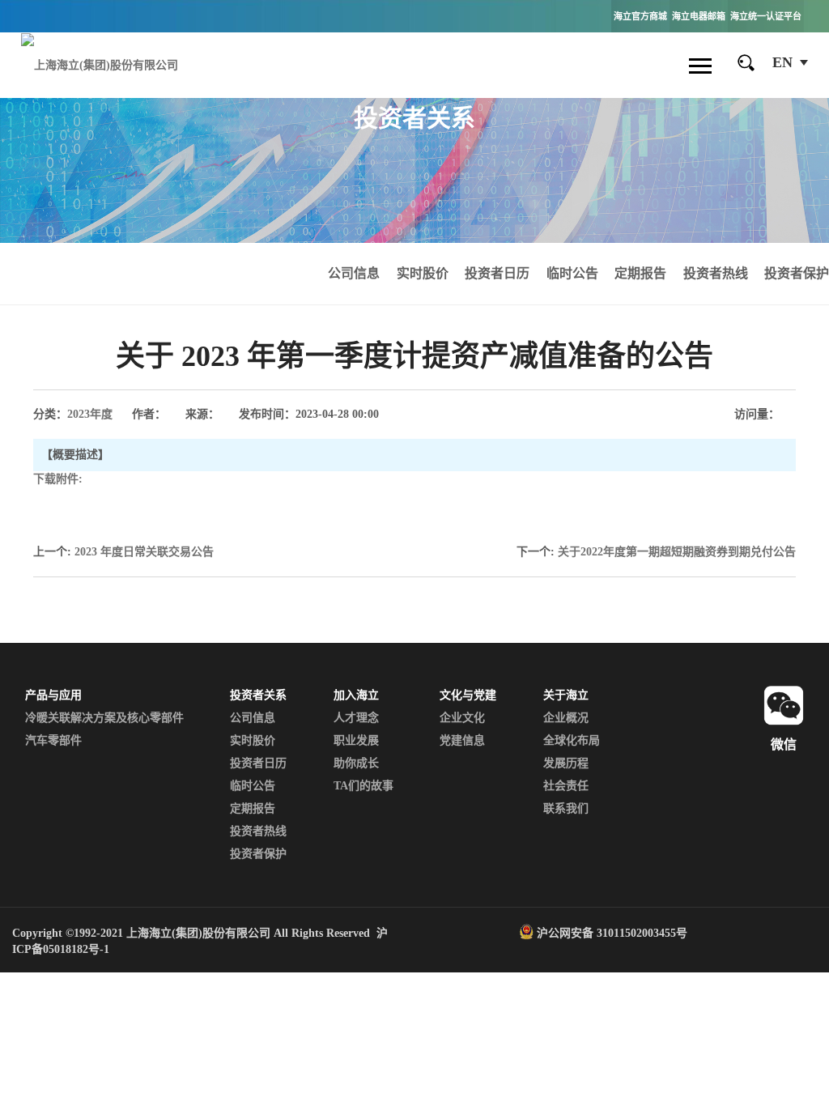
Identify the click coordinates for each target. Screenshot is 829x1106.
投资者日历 (497, 273)
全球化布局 (571, 740)
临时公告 (572, 273)
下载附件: (58, 479)
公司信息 (354, 273)
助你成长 (356, 763)
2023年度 (90, 414)
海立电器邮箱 (698, 16)
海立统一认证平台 (765, 16)
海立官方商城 (640, 16)
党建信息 (462, 740)
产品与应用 (53, 695)
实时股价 (423, 273)
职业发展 (356, 740)
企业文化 (462, 718)
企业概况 (566, 718)
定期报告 (640, 273)
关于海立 (566, 695)
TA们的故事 (363, 786)
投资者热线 (715, 273)
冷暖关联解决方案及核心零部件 (104, 718)
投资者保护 (796, 273)
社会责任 (566, 786)
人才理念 (356, 718)
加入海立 (356, 695)
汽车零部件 (53, 740)
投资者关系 (258, 695)
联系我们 (566, 808)
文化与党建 (468, 695)
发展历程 (566, 763)
